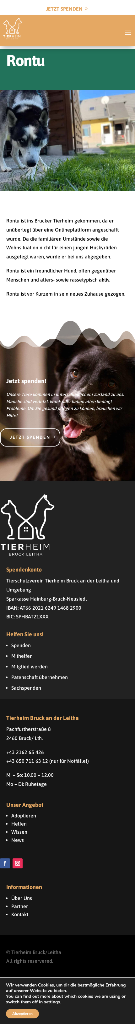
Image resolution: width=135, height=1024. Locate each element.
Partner (19, 906)
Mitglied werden (29, 666)
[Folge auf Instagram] (18, 863)
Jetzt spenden (30, 437)
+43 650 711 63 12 (27, 761)
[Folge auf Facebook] (5, 863)
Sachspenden (26, 688)
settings (52, 1002)
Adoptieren (23, 815)
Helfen (19, 824)
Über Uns (21, 898)
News (17, 840)
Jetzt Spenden (64, 9)
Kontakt (19, 914)
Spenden (21, 645)
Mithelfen (22, 656)
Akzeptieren (22, 1013)
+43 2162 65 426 (25, 752)
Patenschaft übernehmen (39, 677)
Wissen (19, 832)
